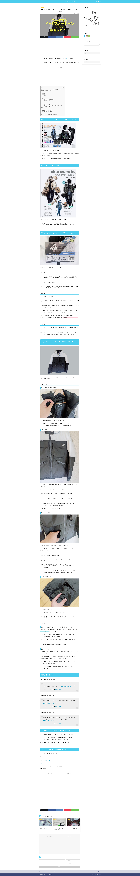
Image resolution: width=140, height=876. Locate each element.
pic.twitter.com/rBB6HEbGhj (65, 686)
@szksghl (68, 58)
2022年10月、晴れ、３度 (47, 110)
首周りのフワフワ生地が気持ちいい (49, 99)
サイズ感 (44, 95)
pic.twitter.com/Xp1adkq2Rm (48, 720)
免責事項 (49, 874)
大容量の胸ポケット (47, 100)
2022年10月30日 (58, 706)
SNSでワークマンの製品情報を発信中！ (49, 114)
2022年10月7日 (58, 689)
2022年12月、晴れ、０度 (47, 111)
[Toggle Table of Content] (63, 87)
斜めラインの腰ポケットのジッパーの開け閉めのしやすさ (53, 105)
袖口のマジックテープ (47, 106)
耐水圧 (43, 93)
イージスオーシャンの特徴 (46, 90)
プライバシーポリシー (43, 874)
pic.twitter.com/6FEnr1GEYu (48, 703)
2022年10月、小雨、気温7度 (47, 109)
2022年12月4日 (58, 723)
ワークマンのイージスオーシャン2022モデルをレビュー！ (52, 97)
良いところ (44, 98)
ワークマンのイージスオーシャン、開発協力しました (51, 89)
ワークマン (42, 763)
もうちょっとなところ (46, 104)
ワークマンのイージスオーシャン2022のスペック (51, 91)
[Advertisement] (59, 48)
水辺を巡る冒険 (70, 1)
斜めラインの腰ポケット (47, 101)
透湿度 (43, 94)
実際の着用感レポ (44, 107)
